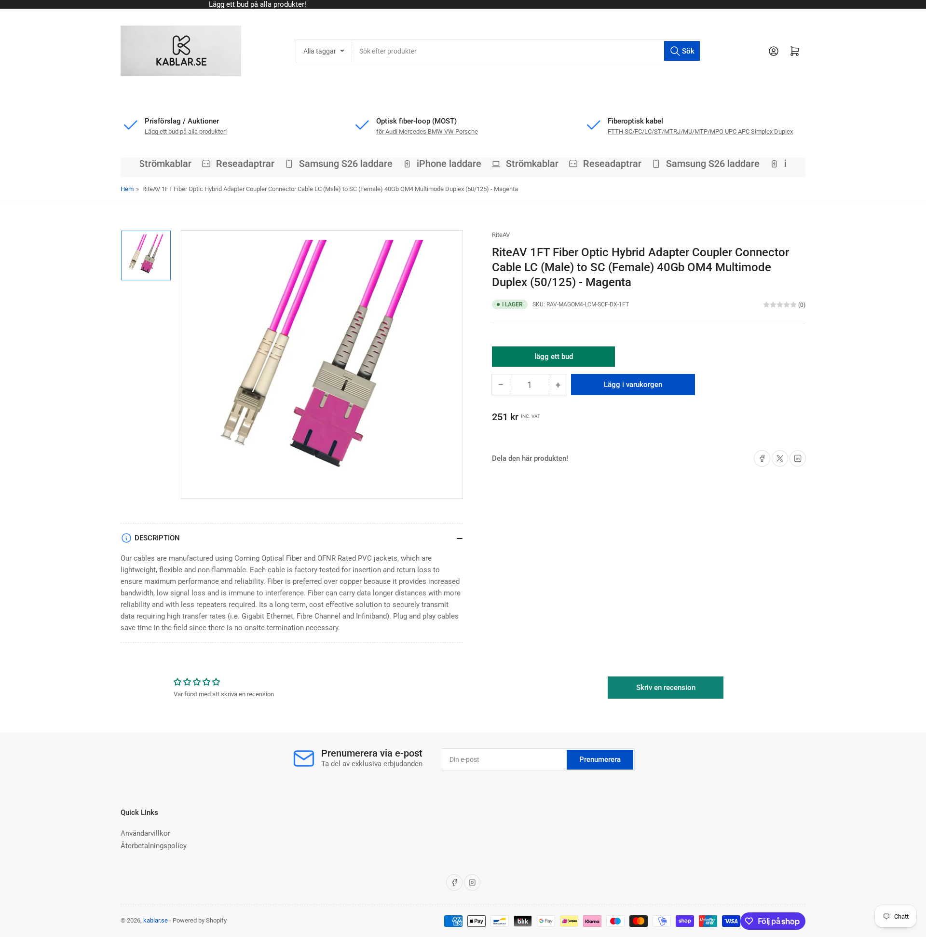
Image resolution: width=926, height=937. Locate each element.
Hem (127, 189)
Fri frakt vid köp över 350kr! (465, 4)
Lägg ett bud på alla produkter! (186, 131)
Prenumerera (600, 759)
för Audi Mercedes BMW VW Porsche (427, 131)
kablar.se (155, 920)
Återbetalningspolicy (154, 845)
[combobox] (526, 51)
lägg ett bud (553, 359)
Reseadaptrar (238, 163)
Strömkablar (158, 163)
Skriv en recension (665, 687)
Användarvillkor (145, 833)
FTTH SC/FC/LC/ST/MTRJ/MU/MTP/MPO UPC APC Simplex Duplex (700, 131)
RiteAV (501, 234)
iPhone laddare (442, 163)
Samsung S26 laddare (338, 163)
